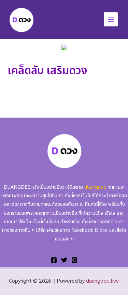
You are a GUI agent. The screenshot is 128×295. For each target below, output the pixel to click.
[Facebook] (54, 260)
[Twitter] (64, 260)
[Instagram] (74, 260)
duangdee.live (102, 280)
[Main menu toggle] (111, 19)
